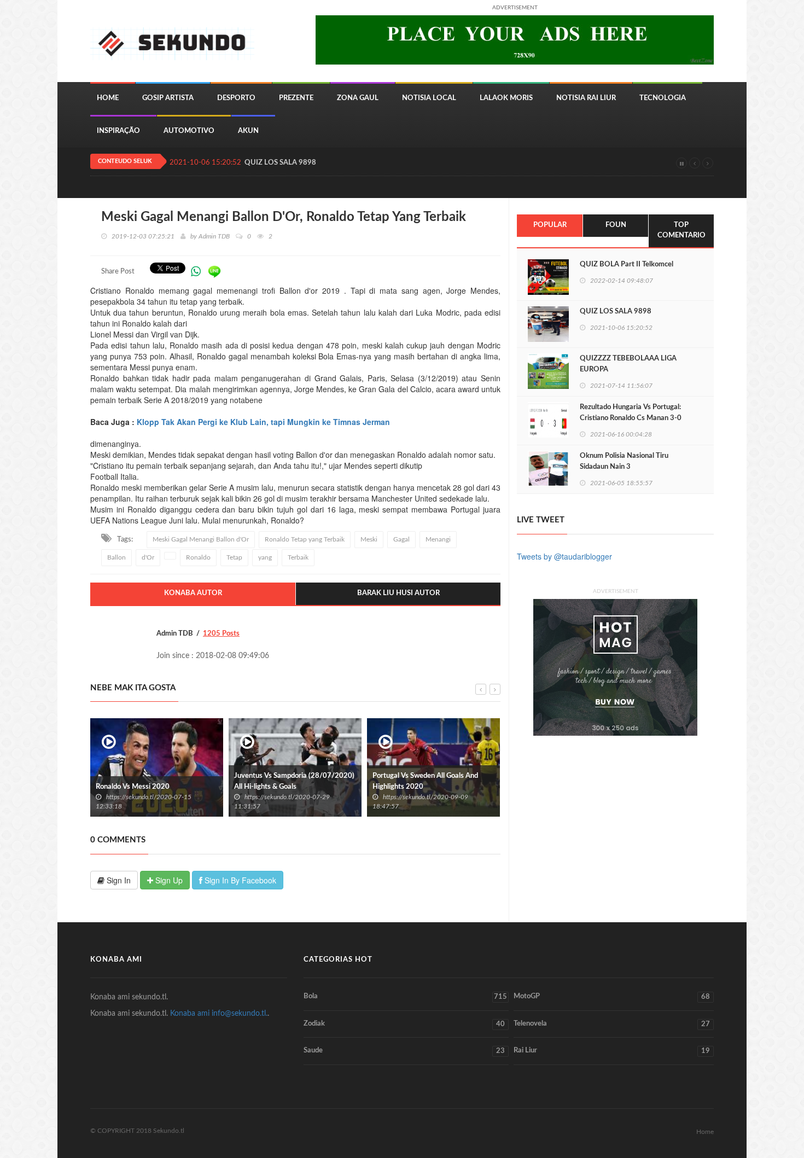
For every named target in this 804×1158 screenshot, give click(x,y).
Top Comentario (681, 230)
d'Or (148, 557)
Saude (404, 1051)
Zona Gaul (357, 98)
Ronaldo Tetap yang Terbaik (305, 539)
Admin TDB (214, 236)
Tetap (234, 557)
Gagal (401, 539)
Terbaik (298, 557)
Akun (248, 131)
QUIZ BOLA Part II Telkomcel (626, 264)
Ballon (116, 557)
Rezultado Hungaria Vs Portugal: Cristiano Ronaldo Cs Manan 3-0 (630, 413)
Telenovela (612, 1024)
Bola (405, 996)
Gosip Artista (168, 98)
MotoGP (612, 996)
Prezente (296, 98)
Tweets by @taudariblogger (564, 556)
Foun (615, 225)
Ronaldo (198, 557)
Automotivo (189, 131)
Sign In (117, 880)
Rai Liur (612, 1051)
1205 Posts (221, 633)
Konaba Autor (193, 593)
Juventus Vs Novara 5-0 (451, 786)
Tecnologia (662, 98)
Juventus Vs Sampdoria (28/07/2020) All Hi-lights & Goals (197, 781)
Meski (368, 539)
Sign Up (168, 880)
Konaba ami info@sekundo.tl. (218, 1013)
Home (108, 98)
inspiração (118, 131)
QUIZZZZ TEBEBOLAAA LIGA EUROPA (628, 364)
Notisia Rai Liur (586, 98)
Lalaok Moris (506, 98)
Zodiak (404, 1024)
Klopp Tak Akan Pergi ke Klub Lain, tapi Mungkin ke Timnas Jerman (263, 421)
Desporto (236, 98)
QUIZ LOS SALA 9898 (280, 162)
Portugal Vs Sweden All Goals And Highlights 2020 (328, 781)
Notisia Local (429, 98)
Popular (550, 225)
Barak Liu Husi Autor (398, 593)
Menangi (438, 539)
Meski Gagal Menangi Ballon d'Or (201, 539)
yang (265, 557)
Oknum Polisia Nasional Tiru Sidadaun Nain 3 (624, 461)
